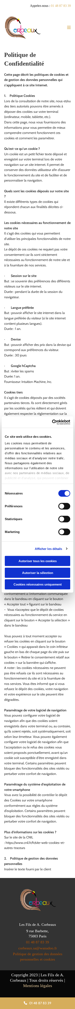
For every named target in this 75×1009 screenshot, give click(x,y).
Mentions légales (37, 985)
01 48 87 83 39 (61, 5)
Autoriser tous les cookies (38, 561)
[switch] (64, 506)
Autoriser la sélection (37, 572)
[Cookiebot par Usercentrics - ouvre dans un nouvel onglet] (53, 422)
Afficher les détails (48, 548)
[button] (37, 1003)
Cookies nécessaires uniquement (38, 584)
